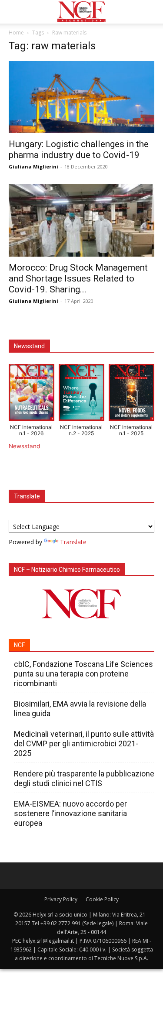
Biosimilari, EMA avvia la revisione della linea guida (80, 708)
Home (16, 32)
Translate (73, 542)
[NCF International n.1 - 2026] (31, 394)
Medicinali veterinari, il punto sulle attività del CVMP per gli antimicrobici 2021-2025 (84, 743)
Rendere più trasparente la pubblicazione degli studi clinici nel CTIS (84, 778)
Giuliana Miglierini (33, 166)
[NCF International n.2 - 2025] (81, 394)
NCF (19, 645)
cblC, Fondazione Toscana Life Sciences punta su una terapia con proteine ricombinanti (83, 673)
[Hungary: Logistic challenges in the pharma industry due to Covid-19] (81, 97)
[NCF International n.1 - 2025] (131, 394)
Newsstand (24, 446)
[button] (15, 12)
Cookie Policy (102, 899)
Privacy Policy (60, 899)
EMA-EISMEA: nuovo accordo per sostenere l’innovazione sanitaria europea (70, 813)
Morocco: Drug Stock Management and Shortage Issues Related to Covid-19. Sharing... (78, 278)
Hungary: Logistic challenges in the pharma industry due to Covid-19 (79, 149)
